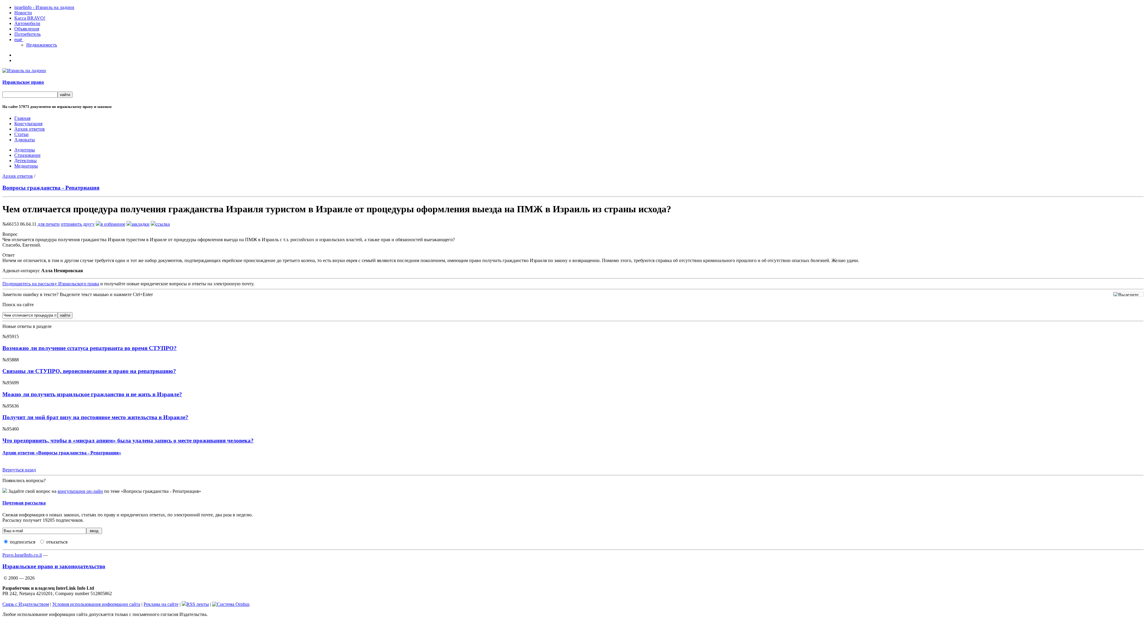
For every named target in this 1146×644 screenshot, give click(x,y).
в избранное (113, 224)
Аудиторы (24, 149)
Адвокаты (24, 139)
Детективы (25, 160)
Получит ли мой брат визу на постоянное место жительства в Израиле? (95, 417)
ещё (18, 39)
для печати (49, 224)
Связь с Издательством (25, 604)
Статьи (21, 134)
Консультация (28, 123)
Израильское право (23, 82)
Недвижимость (41, 44)
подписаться (22, 541)
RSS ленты (198, 604)
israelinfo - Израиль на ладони (44, 7)
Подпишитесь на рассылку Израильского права (50, 283)
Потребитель (27, 34)
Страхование (27, 155)
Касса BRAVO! (29, 18)
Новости (23, 12)
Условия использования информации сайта (96, 604)
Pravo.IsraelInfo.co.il (22, 555)
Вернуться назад (19, 469)
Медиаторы (26, 165)
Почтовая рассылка (24, 502)
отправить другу (78, 224)
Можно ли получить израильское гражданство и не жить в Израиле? (92, 394)
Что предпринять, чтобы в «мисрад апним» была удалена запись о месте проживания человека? (128, 440)
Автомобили (27, 23)
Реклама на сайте (161, 604)
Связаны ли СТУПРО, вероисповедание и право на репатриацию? (89, 371)
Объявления (26, 28)
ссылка (162, 224)
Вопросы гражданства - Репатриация (50, 188)
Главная (22, 118)
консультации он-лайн (80, 491)
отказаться (56, 541)
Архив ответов (29, 128)
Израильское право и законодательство (53, 566)
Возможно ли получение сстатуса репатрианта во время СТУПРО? (89, 348)
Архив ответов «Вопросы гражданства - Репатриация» (61, 452)
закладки (140, 224)
